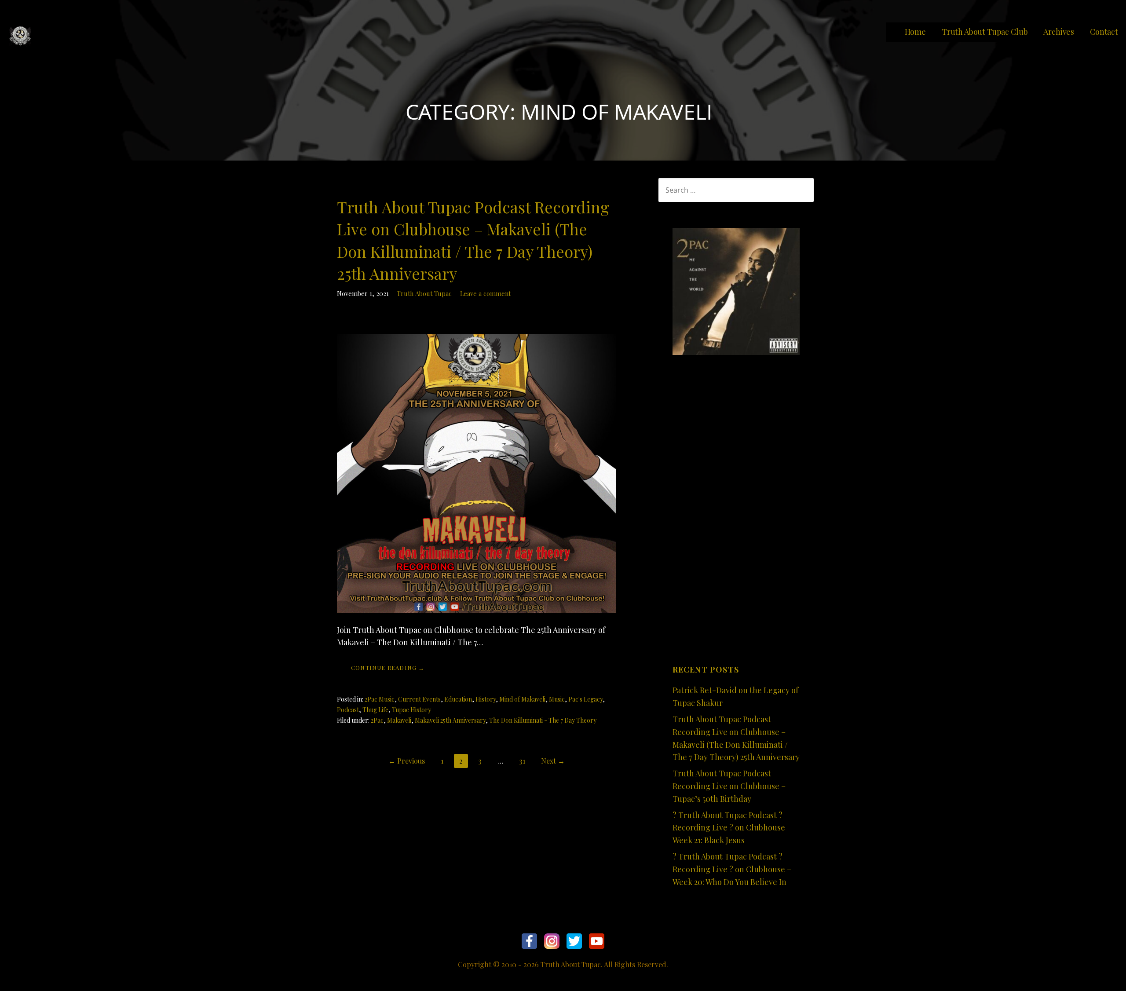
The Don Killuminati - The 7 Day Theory (542, 720)
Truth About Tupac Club (984, 31)
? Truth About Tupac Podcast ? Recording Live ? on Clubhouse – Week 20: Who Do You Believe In (732, 869)
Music (557, 699)
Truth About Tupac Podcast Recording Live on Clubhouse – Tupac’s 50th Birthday (729, 786)
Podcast (348, 710)
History (485, 699)
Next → (553, 760)
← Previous (406, 760)
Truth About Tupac (424, 293)
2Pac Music (380, 699)
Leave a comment (485, 293)
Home (915, 31)
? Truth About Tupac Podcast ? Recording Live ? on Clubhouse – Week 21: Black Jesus (732, 828)
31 (522, 760)
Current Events (419, 699)
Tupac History (411, 710)
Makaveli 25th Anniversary (450, 720)
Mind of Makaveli (522, 699)
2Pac (377, 720)
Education (458, 699)
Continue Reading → (388, 667)
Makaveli (399, 720)
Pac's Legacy (585, 699)
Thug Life (375, 710)
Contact (1104, 31)
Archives (1058, 31)
